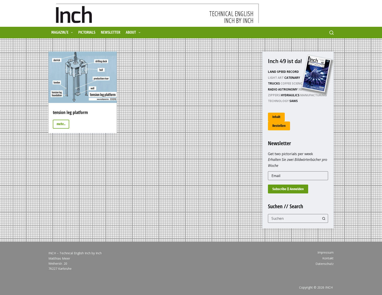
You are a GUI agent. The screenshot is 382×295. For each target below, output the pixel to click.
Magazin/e (60, 32)
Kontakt (328, 258)
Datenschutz (324, 264)
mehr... (63, 125)
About (131, 32)
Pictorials (86, 32)
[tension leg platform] (82, 77)
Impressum (325, 253)
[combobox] (294, 218)
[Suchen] (331, 33)
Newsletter (110, 32)
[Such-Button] (323, 218)
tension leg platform (70, 112)
